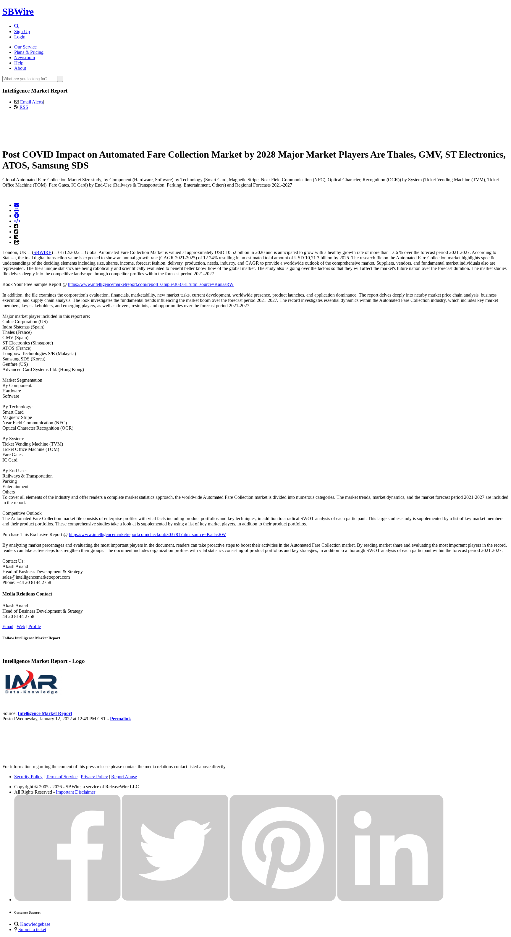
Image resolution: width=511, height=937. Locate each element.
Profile (34, 626)
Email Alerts (31, 101)
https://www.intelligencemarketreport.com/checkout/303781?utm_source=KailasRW (147, 534)
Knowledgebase (35, 924)
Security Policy (28, 776)
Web (21, 626)
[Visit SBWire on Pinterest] (282, 899)
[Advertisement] (255, 128)
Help (18, 62)
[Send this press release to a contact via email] (16, 205)
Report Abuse (124, 776)
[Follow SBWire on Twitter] (175, 899)
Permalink (120, 718)
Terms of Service (61, 776)
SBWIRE (42, 252)
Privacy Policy (94, 776)
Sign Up (22, 31)
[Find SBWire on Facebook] (67, 899)
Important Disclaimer (75, 791)
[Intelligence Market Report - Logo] (32, 693)
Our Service (25, 46)
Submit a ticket (32, 929)
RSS (24, 107)
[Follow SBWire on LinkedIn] (390, 899)
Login (19, 36)
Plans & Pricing (28, 52)
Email (7, 626)
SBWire (18, 11)
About (20, 68)
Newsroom (24, 57)
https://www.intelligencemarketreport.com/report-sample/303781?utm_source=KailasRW (151, 284)
